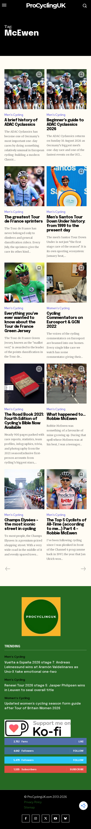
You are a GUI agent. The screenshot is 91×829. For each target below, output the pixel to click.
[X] (45, 818)
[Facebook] (26, 818)
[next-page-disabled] (83, 569)
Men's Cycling (13, 115)
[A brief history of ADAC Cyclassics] (24, 89)
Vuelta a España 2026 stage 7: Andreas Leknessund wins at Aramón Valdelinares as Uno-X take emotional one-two (41, 667)
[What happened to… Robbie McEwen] (67, 384)
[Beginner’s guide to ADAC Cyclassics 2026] (67, 89)
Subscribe (76, 769)
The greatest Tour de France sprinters (23, 219)
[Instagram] (36, 818)
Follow (78, 750)
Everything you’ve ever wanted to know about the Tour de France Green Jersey (21, 322)
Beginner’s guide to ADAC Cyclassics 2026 (65, 124)
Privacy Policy (33, 802)
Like (80, 741)
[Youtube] (55, 818)
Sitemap (29, 807)
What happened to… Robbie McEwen (66, 417)
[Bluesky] (65, 818)
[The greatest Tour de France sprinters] (24, 186)
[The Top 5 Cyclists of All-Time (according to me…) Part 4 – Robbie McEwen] (67, 489)
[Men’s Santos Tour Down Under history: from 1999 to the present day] (67, 186)
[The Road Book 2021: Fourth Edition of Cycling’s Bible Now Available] (24, 384)
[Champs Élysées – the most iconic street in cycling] (24, 489)
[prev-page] (7, 569)
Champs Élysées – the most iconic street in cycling (21, 524)
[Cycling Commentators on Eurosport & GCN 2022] (67, 283)
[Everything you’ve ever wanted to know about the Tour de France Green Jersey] (24, 283)
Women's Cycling (58, 308)
